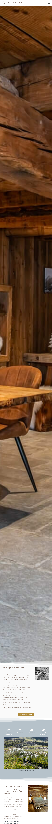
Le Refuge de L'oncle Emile (14, 2)
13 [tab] (38, 808)
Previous (30, 798)
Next (45, 798)
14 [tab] (40, 808)
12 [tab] (36, 808)
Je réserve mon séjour (26, 714)
